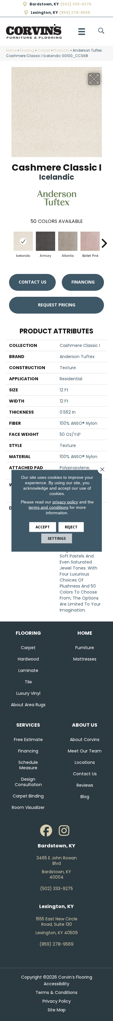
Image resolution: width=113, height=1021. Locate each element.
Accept (43, 526)
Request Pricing (56, 305)
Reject (71, 526)
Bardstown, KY (44, 4)
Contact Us (32, 282)
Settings (57, 538)
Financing (83, 282)
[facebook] (46, 831)
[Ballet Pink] (90, 241)
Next (103, 240)
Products (61, 50)
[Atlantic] (68, 241)
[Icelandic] (23, 241)
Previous (9, 240)
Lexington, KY (44, 12)
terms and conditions (48, 507)
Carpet (43, 50)
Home (11, 50)
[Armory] (45, 241)
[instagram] (64, 831)
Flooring (27, 50)
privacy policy (65, 501)
